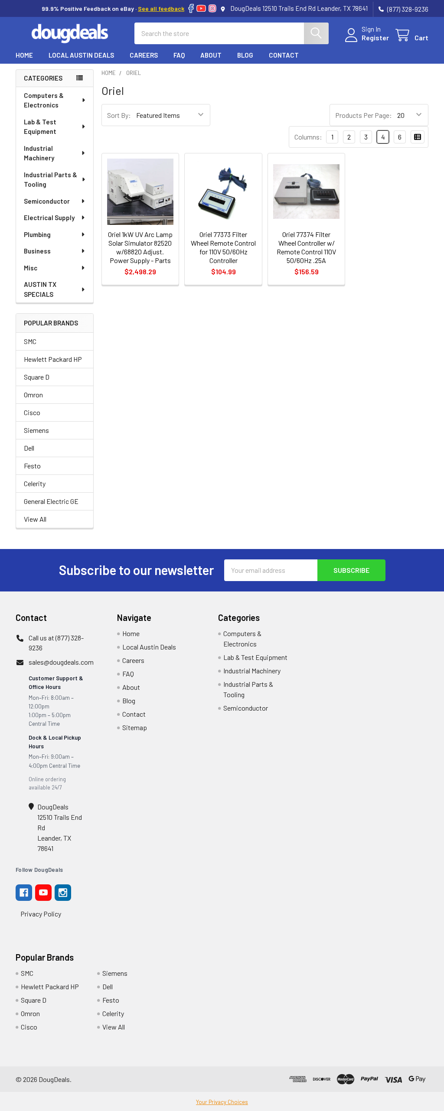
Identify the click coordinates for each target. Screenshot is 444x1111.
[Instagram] (212, 8)
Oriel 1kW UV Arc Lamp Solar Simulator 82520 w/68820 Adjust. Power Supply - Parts (140, 247)
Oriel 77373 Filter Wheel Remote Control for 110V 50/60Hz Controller (223, 247)
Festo (32, 465)
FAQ (179, 55)
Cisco (32, 412)
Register (375, 37)
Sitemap (134, 727)
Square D (36, 377)
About (211, 55)
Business (37, 251)
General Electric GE (51, 501)
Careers (144, 55)
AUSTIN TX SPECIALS (40, 289)
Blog (245, 55)
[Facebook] (191, 8)
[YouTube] (201, 8)
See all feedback (161, 8)
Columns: (308, 137)
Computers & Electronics (44, 100)
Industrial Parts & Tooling (50, 179)
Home (24, 55)
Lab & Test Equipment (40, 127)
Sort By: (119, 115)
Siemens (36, 430)
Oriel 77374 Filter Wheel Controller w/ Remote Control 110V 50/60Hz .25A (306, 247)
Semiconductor (47, 201)
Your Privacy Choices (222, 1101)
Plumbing (37, 234)
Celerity (35, 483)
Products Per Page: (363, 115)
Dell (29, 448)
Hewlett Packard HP (53, 359)
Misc (30, 268)
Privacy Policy (40, 914)
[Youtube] (43, 892)
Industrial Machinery (39, 153)
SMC (30, 341)
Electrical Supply (49, 217)
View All (35, 519)
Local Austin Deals (81, 55)
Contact (284, 55)
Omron (33, 394)
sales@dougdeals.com (61, 662)
